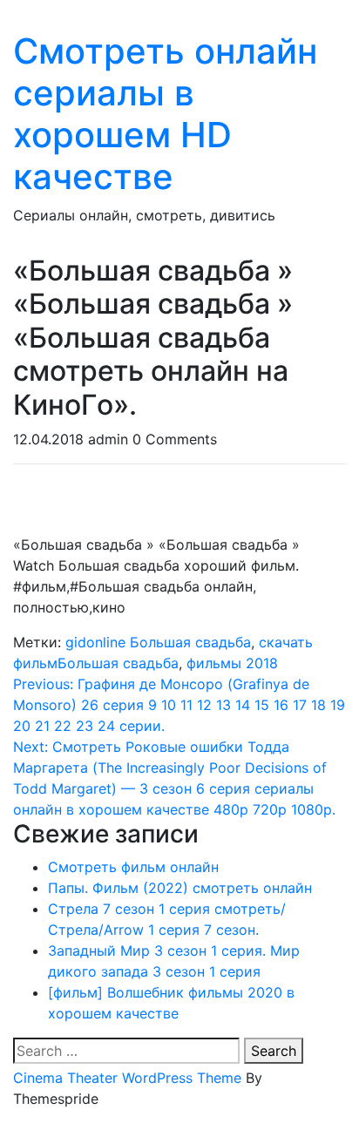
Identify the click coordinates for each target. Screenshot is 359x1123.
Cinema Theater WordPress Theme (127, 1077)
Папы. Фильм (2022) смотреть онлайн (180, 887)
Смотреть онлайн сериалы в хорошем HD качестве (165, 114)
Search (273, 1050)
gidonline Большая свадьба (158, 642)
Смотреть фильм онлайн (133, 867)
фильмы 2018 (232, 663)
